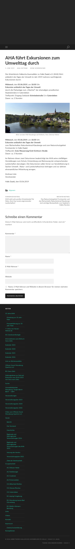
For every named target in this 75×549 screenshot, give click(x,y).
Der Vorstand (11, 426)
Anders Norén (56, 543)
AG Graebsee (11, 476)
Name (8, 256)
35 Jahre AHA (10, 313)
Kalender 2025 (10, 353)
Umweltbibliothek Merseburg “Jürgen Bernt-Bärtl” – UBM (14, 389)
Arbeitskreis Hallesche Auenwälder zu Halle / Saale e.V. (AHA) (35, 539)
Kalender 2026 (10, 357)
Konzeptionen (10, 531)
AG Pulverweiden (13, 480)
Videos (7, 515)
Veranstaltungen (11, 396)
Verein (7, 418)
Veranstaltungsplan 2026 (13, 408)
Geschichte (10, 430)
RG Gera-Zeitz (10, 371)
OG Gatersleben (12, 492)
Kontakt (8, 519)
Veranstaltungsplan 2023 (13, 400)
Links (7, 511)
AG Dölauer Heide (13, 468)
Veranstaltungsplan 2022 (15, 456)
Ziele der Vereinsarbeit (14, 460)
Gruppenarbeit (10, 464)
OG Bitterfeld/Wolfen (14, 484)
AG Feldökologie (12, 472)
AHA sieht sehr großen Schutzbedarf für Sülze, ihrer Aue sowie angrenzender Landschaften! (19, 200)
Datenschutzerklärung (14, 527)
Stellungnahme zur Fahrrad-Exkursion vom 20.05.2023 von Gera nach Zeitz (14, 377)
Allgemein (12, 190)
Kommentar (10, 234)
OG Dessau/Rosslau (13, 488)
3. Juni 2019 (9, 68)
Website (8, 277)
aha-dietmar (22, 68)
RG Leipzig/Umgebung (14, 496)
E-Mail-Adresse (12, 267)
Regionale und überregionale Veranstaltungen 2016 (14, 436)
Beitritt (9, 422)
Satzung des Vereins (13, 452)
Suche (7, 383)
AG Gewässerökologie (12, 335)
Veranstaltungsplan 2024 (13, 404)
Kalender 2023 (10, 345)
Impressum (9, 523)
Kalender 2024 (10, 349)
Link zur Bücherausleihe (13, 361)
